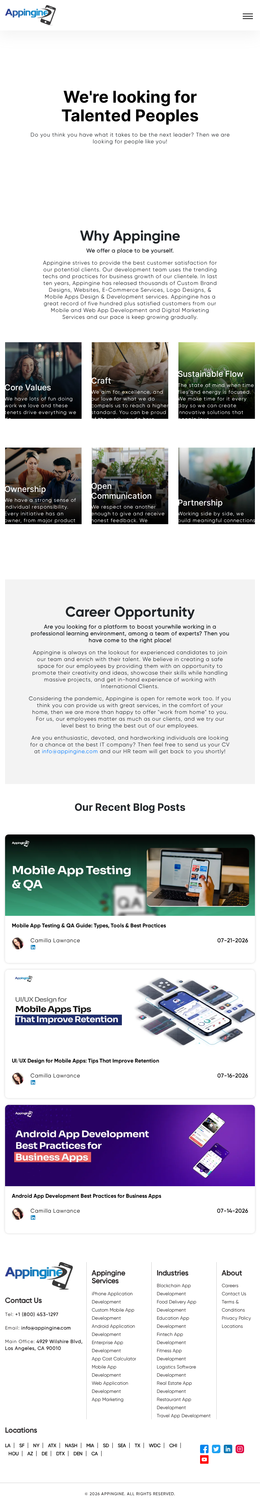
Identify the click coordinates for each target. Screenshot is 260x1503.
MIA (90, 1445)
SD (106, 1445)
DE (44, 1453)
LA (7, 1445)
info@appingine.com (70, 751)
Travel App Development (184, 1415)
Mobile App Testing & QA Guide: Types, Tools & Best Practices (89, 925)
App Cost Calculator (114, 1358)
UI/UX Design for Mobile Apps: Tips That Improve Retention (85, 1060)
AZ (30, 1453)
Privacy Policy (236, 1318)
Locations (232, 1326)
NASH (71, 1445)
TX (137, 1445)
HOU (13, 1453)
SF (21, 1445)
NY (36, 1445)
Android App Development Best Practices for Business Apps (86, 1196)
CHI (173, 1445)
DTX (60, 1453)
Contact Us (234, 1293)
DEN (78, 1453)
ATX (52, 1445)
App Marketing (108, 1399)
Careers (230, 1285)
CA (94, 1453)
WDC (154, 1445)
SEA (122, 1445)
